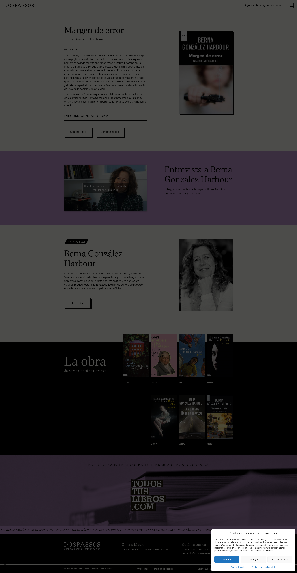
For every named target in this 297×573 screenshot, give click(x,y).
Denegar (253, 559)
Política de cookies (239, 567)
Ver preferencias (280, 559)
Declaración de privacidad (263, 567)
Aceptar (226, 559)
